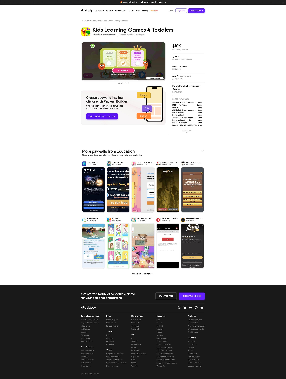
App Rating (177, 79)
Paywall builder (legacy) (90, 323)
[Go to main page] (86, 10)
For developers (112, 320)
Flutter (133, 347)
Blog (138, 10)
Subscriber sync (87, 354)
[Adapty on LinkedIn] (185, 307)
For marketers (111, 323)
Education (102, 21)
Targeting (85, 335)
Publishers (110, 341)
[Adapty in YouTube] (202, 307)
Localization (85, 338)
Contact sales (195, 10)
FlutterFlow (135, 350)
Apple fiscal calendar (164, 350)
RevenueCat (136, 320)
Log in (171, 10)
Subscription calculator (165, 357)
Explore (102, 116)
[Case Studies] (112, 10)
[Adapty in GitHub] (196, 307)
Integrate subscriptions (115, 354)
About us (191, 341)
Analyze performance (114, 360)
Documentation (162, 338)
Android (134, 341)
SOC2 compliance (194, 363)
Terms (190, 350)
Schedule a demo (192, 296)
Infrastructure (87, 347)
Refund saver (86, 363)
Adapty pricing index (164, 347)
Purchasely (135, 323)
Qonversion (135, 326)
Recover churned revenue (116, 363)
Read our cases (112, 366)
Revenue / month (180, 50)
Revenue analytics (195, 320)
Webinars (160, 329)
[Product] (103, 10)
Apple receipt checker (165, 354)
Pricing (145, 10)
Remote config (86, 341)
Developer (177, 92)
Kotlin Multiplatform (138, 354)
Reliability (84, 357)
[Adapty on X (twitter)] (179, 307)
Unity (133, 360)
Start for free (166, 296)
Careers (191, 347)
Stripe (133, 363)
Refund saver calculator (166, 360)
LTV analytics (193, 323)
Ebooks (159, 323)
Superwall (135, 329)
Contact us (192, 344)
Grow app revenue (113, 357)
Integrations (85, 366)
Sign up (180, 10)
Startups (109, 338)
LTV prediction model (196, 329)
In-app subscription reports (167, 363)
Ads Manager (193, 332)
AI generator (86, 326)
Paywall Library (90, 21)
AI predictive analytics (196, 326)
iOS (132, 338)
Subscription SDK (87, 350)
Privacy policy (193, 354)
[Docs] (133, 10)
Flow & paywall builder (89, 320)
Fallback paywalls (87, 360)
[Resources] (124, 10)
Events (159, 332)
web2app (154, 10)
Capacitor (135, 357)
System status (193, 360)
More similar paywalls (141, 273)
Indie (108, 335)
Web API (134, 366)
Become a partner (195, 366)
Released (176, 69)
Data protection (194, 357)
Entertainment (109, 35)
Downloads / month (182, 59)
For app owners (112, 326)
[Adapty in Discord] (190, 307)
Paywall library (162, 341)
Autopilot (84, 332)
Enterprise (110, 344)
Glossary (160, 335)
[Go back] (82, 21)
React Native (136, 344)
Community (161, 366)
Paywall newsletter (164, 344)
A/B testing (85, 329)
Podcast (160, 326)
